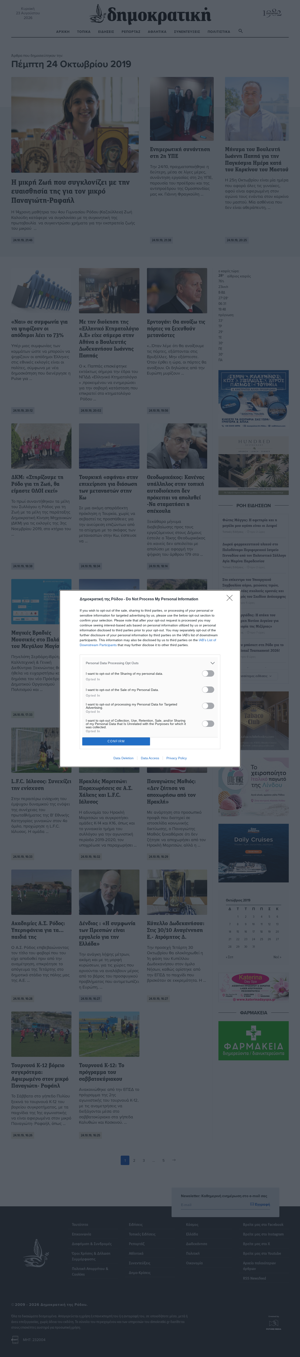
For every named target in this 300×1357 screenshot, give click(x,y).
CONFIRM (116, 741)
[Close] (231, 599)
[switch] (208, 673)
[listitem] (150, 663)
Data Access (150, 758)
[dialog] (150, 678)
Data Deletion (123, 758)
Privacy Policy (176, 758)
